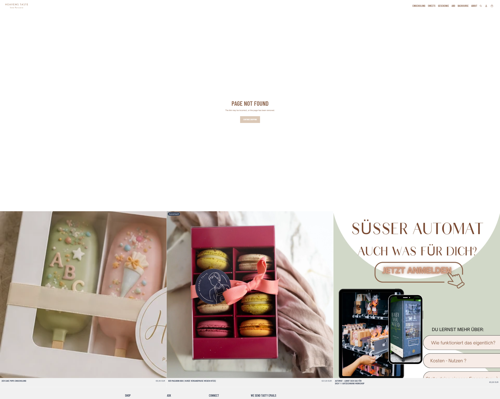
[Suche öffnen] (481, 6)
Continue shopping (250, 119)
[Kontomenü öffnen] (486, 6)
